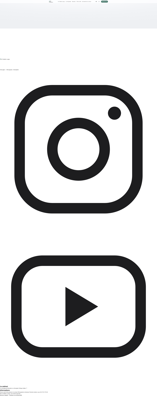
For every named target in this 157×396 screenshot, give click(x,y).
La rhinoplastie (68, 1)
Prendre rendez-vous (34, 392)
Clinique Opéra (23, 388)
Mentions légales (4, 395)
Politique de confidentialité (15, 395)
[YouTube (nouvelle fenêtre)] (78, 306)
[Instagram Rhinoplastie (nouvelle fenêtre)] (78, 149)
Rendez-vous (105, 1)
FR (96, 1)
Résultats (73, 1)
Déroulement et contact (86, 1)
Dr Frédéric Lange (61, 1)
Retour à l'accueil (74, 25)
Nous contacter (84, 25)
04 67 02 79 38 (44, 392)
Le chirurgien (15, 388)
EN (99, 1)
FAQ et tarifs (79, 1)
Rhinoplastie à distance (23, 392)
